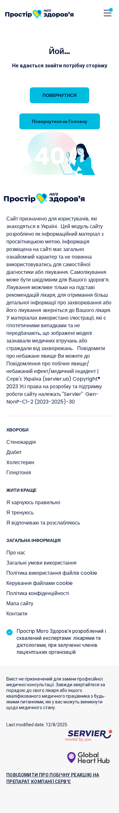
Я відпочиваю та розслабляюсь (43, 522)
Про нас (15, 552)
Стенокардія (21, 442)
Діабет (14, 452)
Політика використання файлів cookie (51, 573)
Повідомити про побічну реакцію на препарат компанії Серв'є (52, 778)
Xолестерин (20, 462)
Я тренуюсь (20, 512)
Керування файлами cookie (39, 583)
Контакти (16, 613)
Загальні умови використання (41, 562)
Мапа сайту (19, 603)
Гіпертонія (18, 472)
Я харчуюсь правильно (33, 502)
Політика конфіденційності (37, 593)
